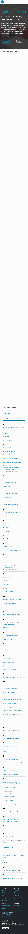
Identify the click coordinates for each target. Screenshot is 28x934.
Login (21, 1)
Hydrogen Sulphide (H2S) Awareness (12, 550)
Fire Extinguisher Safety (9, 523)
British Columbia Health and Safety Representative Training (11, 468)
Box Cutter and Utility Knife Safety (11, 458)
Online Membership (6, 905)
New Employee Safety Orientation (11, 614)
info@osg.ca (7, 917)
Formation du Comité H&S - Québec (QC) (13, 763)
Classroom (16, 890)
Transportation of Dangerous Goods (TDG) (14, 677)
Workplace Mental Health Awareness (12, 710)
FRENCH (7, 418)
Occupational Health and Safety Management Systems (11, 623)
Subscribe (5, 928)
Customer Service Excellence (10, 504)
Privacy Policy (5, 898)
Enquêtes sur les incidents (9, 746)
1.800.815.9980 (9, 916)
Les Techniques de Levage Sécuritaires (12, 804)
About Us (4, 890)
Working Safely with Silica (9, 703)
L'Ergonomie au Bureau (9, 796)
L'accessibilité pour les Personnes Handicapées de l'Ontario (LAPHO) (11, 783)
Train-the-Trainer (17, 893)
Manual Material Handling (9, 603)
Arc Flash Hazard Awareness (10, 436)
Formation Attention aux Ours (10, 759)
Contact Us (4, 893)
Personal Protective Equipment (10, 635)
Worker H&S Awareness (9, 692)
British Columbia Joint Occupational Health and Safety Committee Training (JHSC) (13, 463)
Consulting (16, 895)
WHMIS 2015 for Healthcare (10, 688)
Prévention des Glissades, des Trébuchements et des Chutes (10, 820)
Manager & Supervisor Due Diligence (12, 599)
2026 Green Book (17, 905)
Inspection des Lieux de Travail (10, 774)
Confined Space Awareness (10, 493)
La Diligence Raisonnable (9, 787)
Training (16, 888)
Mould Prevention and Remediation (12, 607)
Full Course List (5, 906)
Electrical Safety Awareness (10, 516)
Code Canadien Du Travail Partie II (11, 738)
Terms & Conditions (6, 897)
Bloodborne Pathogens (9, 454)
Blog (3, 895)
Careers (3, 892)
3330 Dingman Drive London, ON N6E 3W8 (6, 914)
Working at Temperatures (9, 696)
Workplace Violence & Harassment (11, 714)
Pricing (3, 908)
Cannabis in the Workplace (9, 482)
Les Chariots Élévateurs (9, 800)
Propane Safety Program (9, 639)
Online (4, 903)
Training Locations (18, 898)
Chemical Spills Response (9, 490)
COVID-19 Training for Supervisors (11, 501)
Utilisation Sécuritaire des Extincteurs (12, 870)
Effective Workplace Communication (12, 512)
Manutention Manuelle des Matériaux (12, 811)
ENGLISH (7, 413)
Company (4, 888)
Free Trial (5, 41)
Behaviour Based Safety (9, 451)
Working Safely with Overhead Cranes (12, 699)
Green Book (17, 903)
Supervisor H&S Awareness (10, 669)
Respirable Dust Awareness (10, 647)
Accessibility (4, 900)
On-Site (15, 892)
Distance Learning (18, 897)
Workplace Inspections (9, 707)
